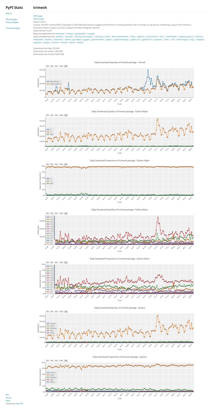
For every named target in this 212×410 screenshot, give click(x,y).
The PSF (19, 403)
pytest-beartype (121, 39)
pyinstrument (97, 39)
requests (158, 39)
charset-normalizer (84, 36)
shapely (199, 39)
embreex (60, 33)
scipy (192, 39)
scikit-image (181, 39)
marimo (198, 36)
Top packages (12, 22)
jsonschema (152, 36)
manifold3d (171, 36)
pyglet (86, 39)
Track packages (13, 28)
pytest (109, 39)
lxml (162, 36)
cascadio (69, 36)
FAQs (8, 400)
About (8, 397)
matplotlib (38, 39)
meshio (48, 39)
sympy (46, 42)
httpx (132, 36)
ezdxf (107, 36)
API (7, 394)
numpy (69, 33)
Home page (38, 19)
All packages (11, 19)
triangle (91, 33)
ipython (141, 36)
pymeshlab (80, 33)
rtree (166, 39)
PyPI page (37, 16)
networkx (58, 39)
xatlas (72, 42)
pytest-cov (135, 39)
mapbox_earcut (186, 36)
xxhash (80, 42)
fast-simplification (120, 36)
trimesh (55, 42)
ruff (172, 39)
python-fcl (147, 39)
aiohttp (59, 36)
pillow (67, 39)
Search (9, 13)
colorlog (98, 36)
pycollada (76, 39)
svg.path (37, 42)
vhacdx (64, 42)
